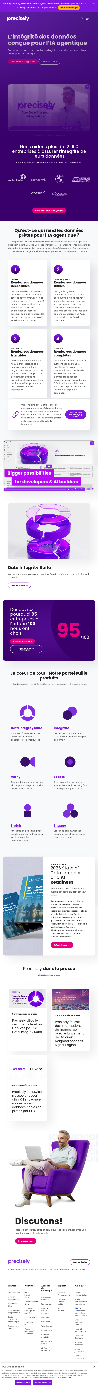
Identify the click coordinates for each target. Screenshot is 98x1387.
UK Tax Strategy (44, 1349)
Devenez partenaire (22, 641)
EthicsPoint (45, 1330)
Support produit (61, 1309)
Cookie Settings (23, 1382)
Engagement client (13, 1327)
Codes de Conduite (45, 1336)
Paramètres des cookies (79, 1330)
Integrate (61, 728)
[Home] (18, 18)
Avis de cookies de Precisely (79, 1322)
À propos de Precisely (45, 1288)
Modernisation (14, 1292)
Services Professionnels (64, 1293)
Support (62, 1285)
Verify (15, 777)
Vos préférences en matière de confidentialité (81, 1312)
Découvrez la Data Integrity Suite (75, 414)
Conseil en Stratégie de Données (29, 1310)
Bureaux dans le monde (44, 1310)
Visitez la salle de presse (49, 975)
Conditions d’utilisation (79, 1336)
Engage (60, 825)
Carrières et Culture (46, 1298)
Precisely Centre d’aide (61, 1301)
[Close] (94, 1366)
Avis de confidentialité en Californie (81, 1301)
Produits (28, 1285)
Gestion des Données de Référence (29, 1331)
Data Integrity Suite (26, 728)
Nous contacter (80, 1262)
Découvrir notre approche (23, 61)
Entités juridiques (78, 1350)
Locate (59, 777)
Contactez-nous (49, 61)
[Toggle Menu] (88, 18)
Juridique (79, 1285)
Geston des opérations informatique (13, 1319)
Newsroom (45, 1322)
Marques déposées (79, 1343)
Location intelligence (13, 1298)
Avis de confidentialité (81, 1293)
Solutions (13, 1285)
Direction (45, 1317)
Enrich (16, 825)
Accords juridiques (78, 1357)
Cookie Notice (68, 1378)
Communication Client (31, 1302)
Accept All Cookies (43, 1382)
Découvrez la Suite (19, 585)
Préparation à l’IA (13, 1304)
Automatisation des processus (14, 1311)
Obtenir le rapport (62, 945)
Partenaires (46, 1304)
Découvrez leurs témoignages (49, 210)
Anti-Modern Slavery (46, 1342)
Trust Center (46, 1326)
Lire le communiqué (69, 7)
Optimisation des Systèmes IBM (29, 1321)
